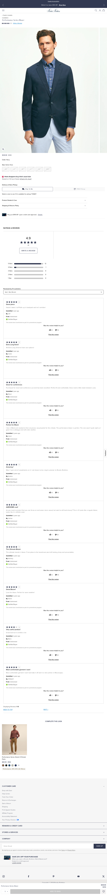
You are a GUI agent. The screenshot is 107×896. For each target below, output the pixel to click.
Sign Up (99, 846)
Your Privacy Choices (9, 820)
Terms (63, 850)
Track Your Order (7, 797)
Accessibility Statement (9, 816)
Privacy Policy (71, 850)
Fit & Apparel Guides (8, 810)
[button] (96, 10)
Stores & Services (10, 832)
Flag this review (53, 335)
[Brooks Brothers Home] (53, 10)
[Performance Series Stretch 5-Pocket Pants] (14, 739)
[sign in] (100, 10)
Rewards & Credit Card (12, 826)
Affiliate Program (7, 813)
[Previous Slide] (3, 5)
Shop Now (62, 5)
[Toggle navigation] (3, 10)
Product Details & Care (9, 200)
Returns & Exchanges (9, 800)
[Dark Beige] (3, 765)
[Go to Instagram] (4, 876)
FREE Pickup (81, 189)
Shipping (5, 807)
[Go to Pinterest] (53, 876)
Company (6, 839)
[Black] (6, 765)
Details (40, 215)
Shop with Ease (7, 790)
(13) (11, 23)
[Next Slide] (104, 5)
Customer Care (9, 786)
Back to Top (8, 710)
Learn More (16, 863)
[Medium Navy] (16, 765)
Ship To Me (29, 189)
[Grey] (12, 765)
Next (45, 709)
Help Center (6, 794)
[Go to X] (103, 876)
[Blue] (9, 765)
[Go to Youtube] (78, 876)
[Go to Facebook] (28, 876)
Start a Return (6, 803)
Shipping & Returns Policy (10, 206)
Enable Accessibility (53, 1)
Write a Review (17, 23)
